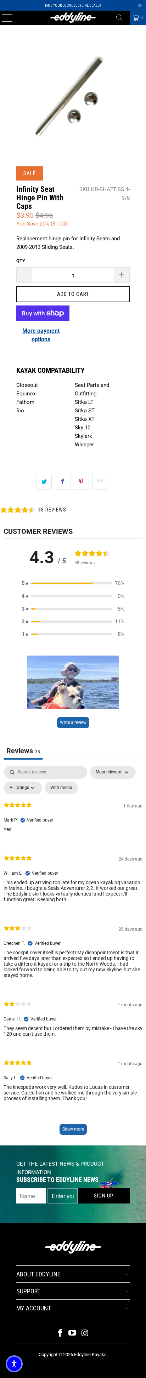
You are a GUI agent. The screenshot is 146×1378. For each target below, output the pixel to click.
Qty (20, 260)
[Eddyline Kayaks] (73, 18)
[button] (73, 583)
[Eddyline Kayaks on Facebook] (60, 1333)
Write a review (73, 722)
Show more (73, 1129)
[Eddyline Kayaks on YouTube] (72, 1333)
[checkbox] (61, 788)
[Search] (122, 18)
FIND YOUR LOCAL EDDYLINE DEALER (73, 5)
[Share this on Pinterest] (81, 482)
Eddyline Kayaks (90, 1354)
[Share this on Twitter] (44, 482)
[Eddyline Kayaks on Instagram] (85, 1333)
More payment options (41, 335)
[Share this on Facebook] (62, 482)
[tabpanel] (73, 954)
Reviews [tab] (23, 751)
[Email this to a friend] (99, 482)
